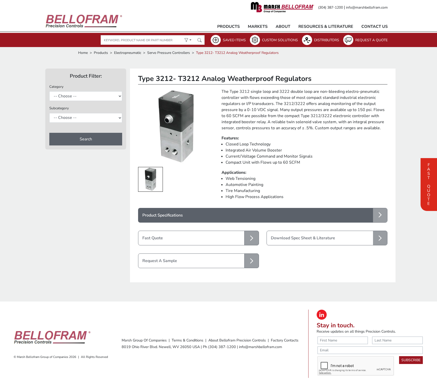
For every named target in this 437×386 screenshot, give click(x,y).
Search (86, 139)
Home (83, 52)
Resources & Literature (325, 26)
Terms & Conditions (187, 340)
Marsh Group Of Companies (144, 340)
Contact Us (374, 26)
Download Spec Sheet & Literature (303, 238)
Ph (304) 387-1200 (219, 346)
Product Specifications (162, 215)
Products (228, 26)
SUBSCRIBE (411, 360)
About (283, 26)
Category (56, 86)
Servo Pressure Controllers (168, 52)
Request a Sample (159, 261)
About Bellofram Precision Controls (237, 340)
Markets (258, 26)
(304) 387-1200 (330, 7)
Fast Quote (428, 183)
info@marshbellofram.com (367, 7)
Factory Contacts (284, 340)
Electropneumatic (127, 52)
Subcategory (59, 108)
